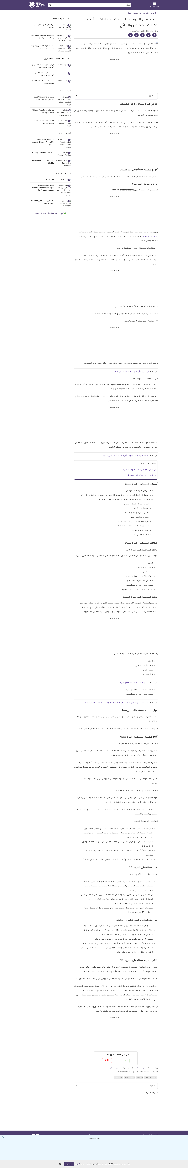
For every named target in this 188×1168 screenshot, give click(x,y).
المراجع (153, 1086)
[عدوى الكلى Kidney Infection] (63, 154)
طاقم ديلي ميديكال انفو (115, 1068)
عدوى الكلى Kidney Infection (43, 153)
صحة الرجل (132, 13)
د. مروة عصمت (142, 1068)
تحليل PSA (50, 180)
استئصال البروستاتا (151, 1077)
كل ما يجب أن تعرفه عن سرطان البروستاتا (131, 372)
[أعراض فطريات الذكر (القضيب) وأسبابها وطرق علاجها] (63, 65)
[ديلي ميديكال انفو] (36, 5)
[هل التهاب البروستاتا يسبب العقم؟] (63, 28)
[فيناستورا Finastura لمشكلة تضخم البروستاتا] (63, 113)
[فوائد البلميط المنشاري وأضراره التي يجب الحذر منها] (63, 49)
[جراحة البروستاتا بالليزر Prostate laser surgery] (63, 204)
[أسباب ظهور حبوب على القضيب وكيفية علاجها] (63, 81)
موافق (68, 1164)
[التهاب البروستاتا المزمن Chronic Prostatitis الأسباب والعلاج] (63, 144)
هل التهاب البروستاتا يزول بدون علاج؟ (140, 475)
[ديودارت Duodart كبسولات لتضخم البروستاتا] (63, 123)
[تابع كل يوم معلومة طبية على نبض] (50, 213)
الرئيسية (154, 13)
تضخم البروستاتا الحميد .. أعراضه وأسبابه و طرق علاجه (126, 456)
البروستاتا (140, 1077)
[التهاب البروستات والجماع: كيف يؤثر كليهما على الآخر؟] (63, 38)
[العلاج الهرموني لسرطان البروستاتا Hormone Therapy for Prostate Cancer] (63, 190)
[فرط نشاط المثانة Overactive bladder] (63, 163)
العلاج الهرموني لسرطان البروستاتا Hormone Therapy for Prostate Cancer (43, 188)
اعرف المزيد (80, 1164)
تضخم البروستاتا (129, 1077)
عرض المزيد (118, 1077)
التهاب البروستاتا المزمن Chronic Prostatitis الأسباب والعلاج (43, 142)
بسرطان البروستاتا (150, 237)
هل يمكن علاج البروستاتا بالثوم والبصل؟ (139, 470)
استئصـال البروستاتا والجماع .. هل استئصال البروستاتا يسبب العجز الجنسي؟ (117, 703)
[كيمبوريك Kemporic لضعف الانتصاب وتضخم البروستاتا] (63, 101)
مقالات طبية (143, 13)
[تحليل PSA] (63, 180)
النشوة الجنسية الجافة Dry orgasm (133, 683)
